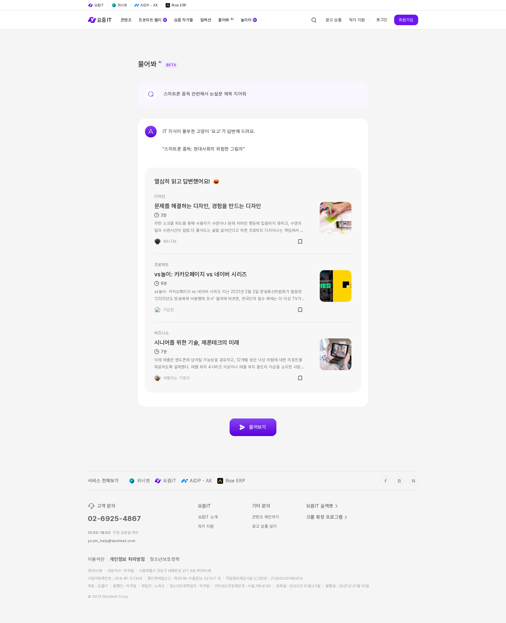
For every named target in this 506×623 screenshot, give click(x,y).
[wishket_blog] (399, 481)
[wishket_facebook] (385, 481)
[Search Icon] (313, 19)
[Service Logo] (99, 20)
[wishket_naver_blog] (413, 481)
